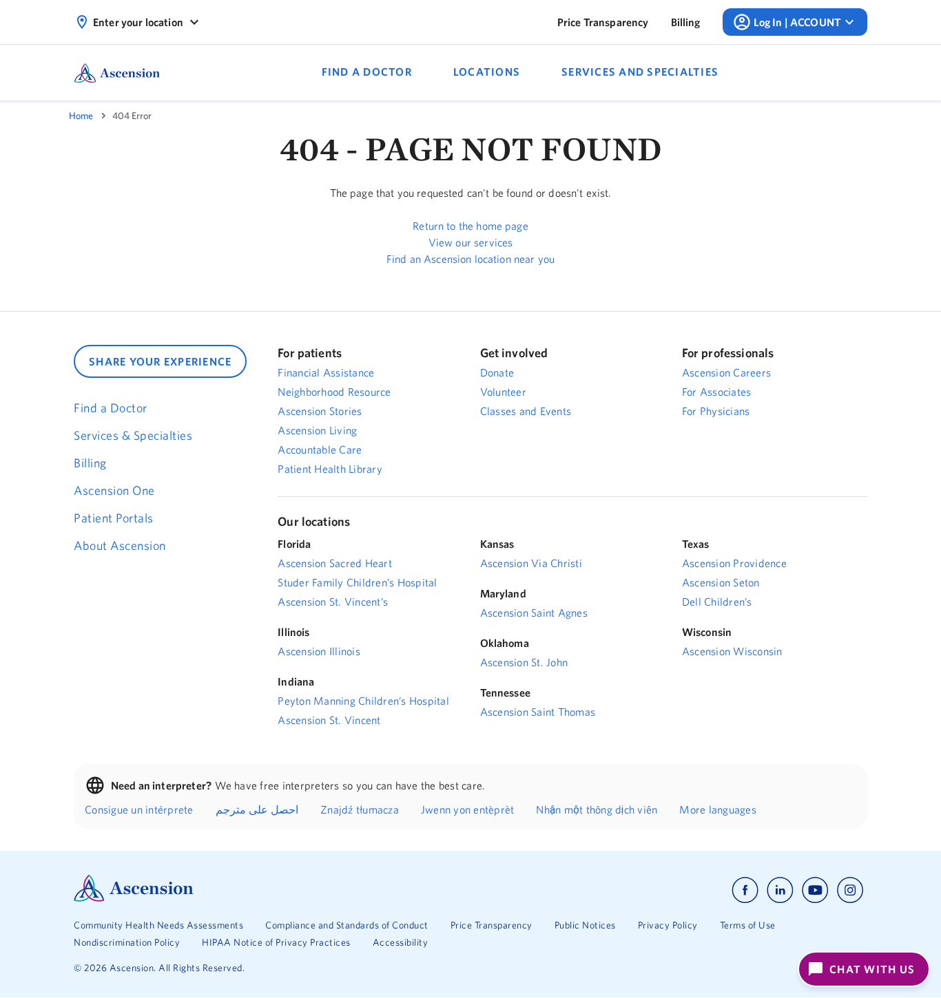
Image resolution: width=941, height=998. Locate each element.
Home (81, 115)
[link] (603, 22)
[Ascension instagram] (850, 890)
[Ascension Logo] (134, 898)
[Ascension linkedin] (780, 890)
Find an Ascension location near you (470, 259)
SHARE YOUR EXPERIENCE (160, 361)
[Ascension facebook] (745, 890)
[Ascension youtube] (815, 890)
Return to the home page (470, 226)
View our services (470, 242)
